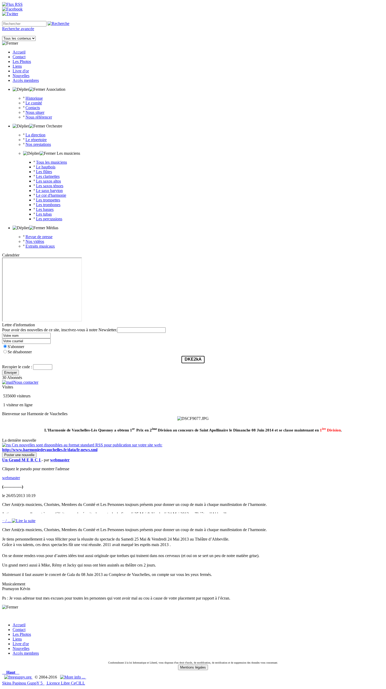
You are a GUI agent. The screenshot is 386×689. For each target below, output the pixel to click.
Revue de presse (39, 236)
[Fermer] (10, 43)
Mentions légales (193, 667)
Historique (34, 98)
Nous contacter (25, 382)
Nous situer (34, 112)
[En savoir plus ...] (73, 677)
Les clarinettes (48, 176)
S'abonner (16, 346)
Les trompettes (48, 200)
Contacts (32, 107)
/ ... (7, 521)
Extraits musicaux (40, 246)
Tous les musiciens (51, 162)
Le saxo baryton (49, 190)
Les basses (45, 209)
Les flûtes (44, 171)
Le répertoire (36, 139)
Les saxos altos (48, 181)
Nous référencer (38, 117)
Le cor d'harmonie (51, 195)
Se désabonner (20, 352)
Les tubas (44, 214)
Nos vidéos (34, 241)
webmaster (11, 478)
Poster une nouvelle (19, 455)
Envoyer (10, 373)
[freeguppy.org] (18, 677)
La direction (35, 135)
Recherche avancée (18, 28)
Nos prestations (38, 144)
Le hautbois (45, 167)
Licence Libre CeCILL (65, 683)
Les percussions (49, 219)
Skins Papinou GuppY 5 (23, 683)
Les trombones (48, 204)
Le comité (33, 103)
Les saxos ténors (49, 186)
